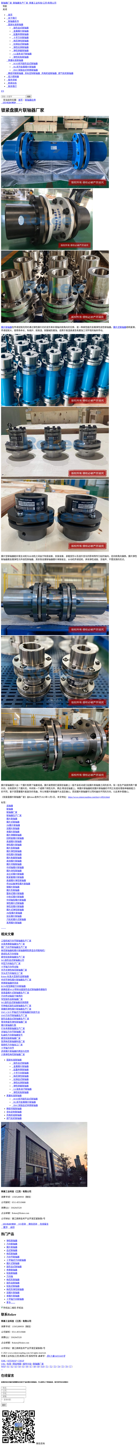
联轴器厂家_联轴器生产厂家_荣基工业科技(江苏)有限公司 (28, 3)
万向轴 (9, 1276)
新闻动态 (11, 83)
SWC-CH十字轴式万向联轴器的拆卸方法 (20, 1012)
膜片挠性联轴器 (14, 871)
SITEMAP (11, 1361)
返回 (11, 1227)
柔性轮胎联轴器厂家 (10, 1038)
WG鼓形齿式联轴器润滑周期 (14, 1002)
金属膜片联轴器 (20, 31)
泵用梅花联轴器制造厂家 (13, 1041)
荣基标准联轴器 (14, 60)
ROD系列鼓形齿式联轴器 (25, 63)
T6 (66, 1366)
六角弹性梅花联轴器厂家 (13, 1054)
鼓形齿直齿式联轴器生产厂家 (15, 1019)
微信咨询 (31, 1224)
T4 (59, 1366)
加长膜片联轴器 (14, 916)
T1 (47, 1366)
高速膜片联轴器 (14, 841)
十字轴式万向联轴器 (16, 1260)
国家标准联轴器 (14, 24)
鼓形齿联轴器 (12, 1283)
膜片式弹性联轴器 (15, 910)
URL (3, 1364)
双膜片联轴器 (12, 828)
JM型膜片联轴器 (14, 913)
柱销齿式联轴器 (20, 44)
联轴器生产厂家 (14, 815)
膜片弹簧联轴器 (14, 835)
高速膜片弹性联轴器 (16, 880)
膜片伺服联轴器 (14, 864)
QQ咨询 (21, 1224)
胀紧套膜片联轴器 (15, 877)
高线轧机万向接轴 (9, 954)
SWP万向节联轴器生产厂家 (14, 1015)
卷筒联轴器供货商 (9, 983)
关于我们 (11, 18)
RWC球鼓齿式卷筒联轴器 (25, 70)
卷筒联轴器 (11, 1270)
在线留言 (43, 1224)
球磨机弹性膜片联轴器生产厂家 (16, 1009)
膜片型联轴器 (12, 848)
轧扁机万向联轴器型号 (12, 1035)
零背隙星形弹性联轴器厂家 (14, 1022)
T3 (55, 1366)
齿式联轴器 (11, 1250)
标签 (9, 1364)
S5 (23, 1366)
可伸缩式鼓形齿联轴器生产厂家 (16, 1006)
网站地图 (17, 1364)
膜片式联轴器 (119, 327)
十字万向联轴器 (20, 37)
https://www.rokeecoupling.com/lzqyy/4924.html (89, 797)
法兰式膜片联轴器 (15, 874)
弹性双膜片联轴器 (15, 906)
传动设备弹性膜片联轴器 (18, 884)
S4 (19, 1366)
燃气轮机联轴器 (65, 73)
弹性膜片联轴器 (14, 845)
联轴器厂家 (11, 812)
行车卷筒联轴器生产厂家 (13, 1028)
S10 (42, 1366)
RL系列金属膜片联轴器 (24, 67)
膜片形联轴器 (12, 890)
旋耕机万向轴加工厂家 (12, 1045)
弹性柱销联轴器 (20, 47)
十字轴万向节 (7, 1048)
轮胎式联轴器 (12, 1286)
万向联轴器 (11, 1244)
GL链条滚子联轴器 (22, 54)
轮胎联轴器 (11, 1273)
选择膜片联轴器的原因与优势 (15, 1051)
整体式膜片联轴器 (15, 893)
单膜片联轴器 (12, 832)
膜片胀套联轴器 (14, 858)
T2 (51, 1366)
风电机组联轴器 (48, 73)
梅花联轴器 (11, 1254)
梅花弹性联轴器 (20, 41)
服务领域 (11, 80)
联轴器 (9, 809)
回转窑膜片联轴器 (15, 838)
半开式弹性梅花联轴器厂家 (14, 970)
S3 (16, 1366)
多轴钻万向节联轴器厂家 (13, 1032)
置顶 (4, 1227)
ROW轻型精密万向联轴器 (13, 986)
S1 (8, 1366)
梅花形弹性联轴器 (15, 1289)
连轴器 (9, 806)
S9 (38, 1366)
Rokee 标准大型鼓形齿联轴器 (15, 976)
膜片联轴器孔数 (8, 1025)
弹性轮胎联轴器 (20, 57)
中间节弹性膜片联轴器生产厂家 (16, 980)
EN (2, 91)
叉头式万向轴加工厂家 (12, 973)
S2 (12, 1366)
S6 (27, 1366)
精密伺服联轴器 (14, 73)
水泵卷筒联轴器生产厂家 (13, 944)
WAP (3, 1366)
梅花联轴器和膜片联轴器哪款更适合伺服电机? (23, 950)
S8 (34, 1366)
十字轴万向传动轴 (9, 967)
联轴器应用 (30, 100)
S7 (31, 1366)
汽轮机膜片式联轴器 (16, 919)
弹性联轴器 (11, 1241)
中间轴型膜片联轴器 (16, 900)
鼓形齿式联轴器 (20, 28)
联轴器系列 (12, 21)
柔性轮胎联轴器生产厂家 (13, 957)
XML (3, 1361)
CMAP (21, 1361)
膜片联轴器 (6, 327)
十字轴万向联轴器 (15, 1299)
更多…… (10, 1302)
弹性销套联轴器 (20, 50)
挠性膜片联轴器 (14, 854)
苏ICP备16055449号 (56, 1356)
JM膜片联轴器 (13, 825)
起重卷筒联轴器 (20, 34)
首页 (9, 15)
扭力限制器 (12, 76)
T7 (70, 1366)
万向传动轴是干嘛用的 (12, 996)
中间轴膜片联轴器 (15, 867)
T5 (62, 1366)
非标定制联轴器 (31, 73)
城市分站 (27, 1364)
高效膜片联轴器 (14, 861)
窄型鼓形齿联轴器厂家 (12, 999)
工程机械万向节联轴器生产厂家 (16, 941)
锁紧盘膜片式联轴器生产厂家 (15, 993)
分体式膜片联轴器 (15, 897)
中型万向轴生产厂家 (10, 963)
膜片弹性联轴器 (14, 851)
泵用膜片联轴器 (14, 923)
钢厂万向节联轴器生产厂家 (14, 947)
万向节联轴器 (12, 1257)
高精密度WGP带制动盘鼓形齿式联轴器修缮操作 (24, 989)
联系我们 (11, 86)
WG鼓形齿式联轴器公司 (12, 960)
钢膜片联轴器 (12, 887)
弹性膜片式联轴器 (15, 903)
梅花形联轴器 (12, 1280)
